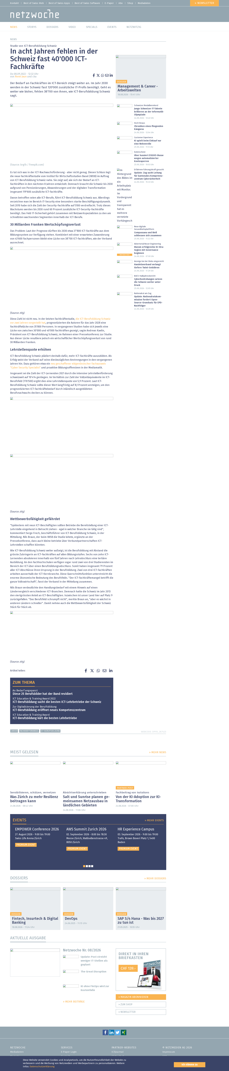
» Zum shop (125, 1004)
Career (14, 731)
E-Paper (109, 3)
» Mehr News (157, 752)
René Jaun (21, 76)
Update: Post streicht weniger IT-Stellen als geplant (94, 961)
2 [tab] (87, 866)
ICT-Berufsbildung (50, 731)
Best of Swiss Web (34, 3)
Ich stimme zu (190, 1064)
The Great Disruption (93, 971)
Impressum (168, 1052)
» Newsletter (204, 3)
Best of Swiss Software (87, 3)
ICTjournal (118, 1052)
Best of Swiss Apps (59, 3)
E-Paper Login (69, 1052)
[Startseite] (34, 14)
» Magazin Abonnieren (133, 997)
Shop (130, 3)
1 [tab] (84, 866)
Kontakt (14, 3)
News (13, 39)
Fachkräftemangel (29, 731)
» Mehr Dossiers (155, 878)
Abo (121, 3)
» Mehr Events (154, 820)
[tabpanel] (37, 837)
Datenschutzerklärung (42, 1066)
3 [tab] (89, 866)
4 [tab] (92, 866)
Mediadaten (144, 3)
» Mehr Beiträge (74, 1001)
